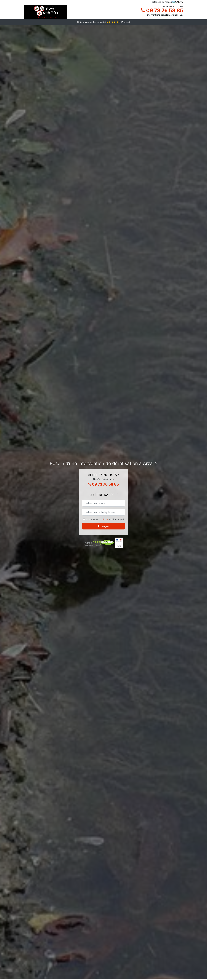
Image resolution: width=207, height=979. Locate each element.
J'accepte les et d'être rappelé (105, 519)
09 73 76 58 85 (164, 10)
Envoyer (103, 526)
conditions (103, 519)
